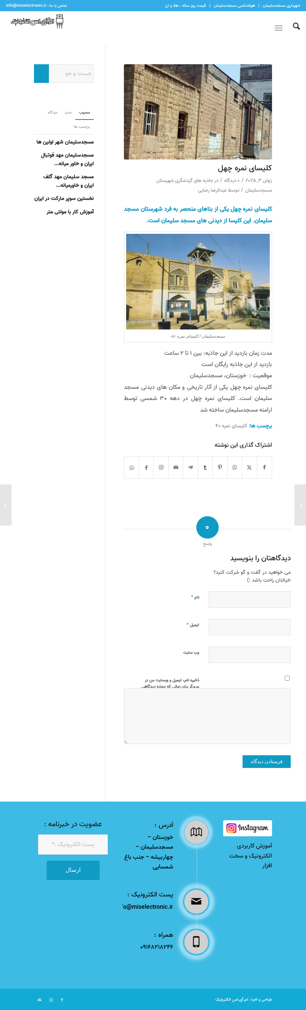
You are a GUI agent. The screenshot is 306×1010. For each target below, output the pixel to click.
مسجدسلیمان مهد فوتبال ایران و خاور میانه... (67, 159)
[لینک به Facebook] (62, 1000)
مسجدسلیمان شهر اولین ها (65, 142)
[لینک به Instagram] (50, 1000)
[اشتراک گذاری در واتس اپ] (235, 467)
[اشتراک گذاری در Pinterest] (220, 467)
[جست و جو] (292, 28)
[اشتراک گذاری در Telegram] (190, 467)
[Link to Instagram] (161, 467)
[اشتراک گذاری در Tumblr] (205, 467)
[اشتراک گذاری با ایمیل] (176, 467)
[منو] (280, 28)
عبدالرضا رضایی (212, 190)
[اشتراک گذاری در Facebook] (264, 467)
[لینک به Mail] (39, 1000)
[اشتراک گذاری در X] (249, 467)
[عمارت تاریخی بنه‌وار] (300, 505)
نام (195, 597)
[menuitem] (279, 5)
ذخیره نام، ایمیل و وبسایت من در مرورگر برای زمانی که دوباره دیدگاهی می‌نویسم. (170, 686)
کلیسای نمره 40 (231, 426)
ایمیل (193, 624)
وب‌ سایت (191, 652)
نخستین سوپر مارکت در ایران (64, 198)
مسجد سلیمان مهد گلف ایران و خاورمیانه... (68, 181)
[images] (247, 828)
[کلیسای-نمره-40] (198, 111)
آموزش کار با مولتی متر (70, 212)
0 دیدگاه (232, 181)
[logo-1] (35, 28)
